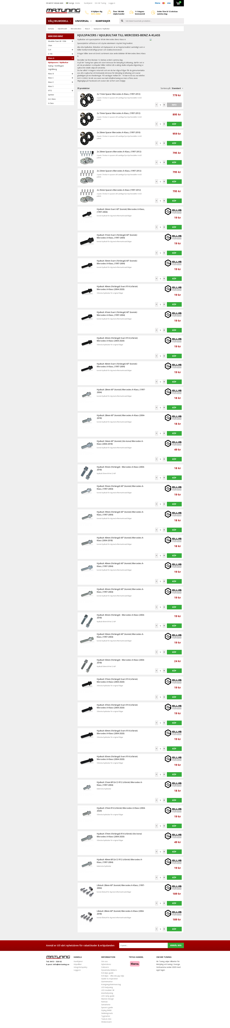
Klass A (51, 58)
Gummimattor (107, 981)
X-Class (51, 103)
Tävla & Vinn (106, 1019)
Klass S (51, 86)
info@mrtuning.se (61, 964)
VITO (50, 90)
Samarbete (105, 1004)
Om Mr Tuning (100, 3)
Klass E (51, 82)
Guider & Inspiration (109, 978)
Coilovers (105, 967)
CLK (49, 49)
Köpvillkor (78, 964)
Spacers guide (107, 1007)
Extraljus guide (107, 973)
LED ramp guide (107, 996)
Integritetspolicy (80, 967)
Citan (50, 45)
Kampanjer (103, 21)
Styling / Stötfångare (56, 66)
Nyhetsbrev (106, 964)
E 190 (50, 54)
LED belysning (107, 987)
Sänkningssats (107, 1013)
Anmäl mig (175, 945)
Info (174, 105)
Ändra (77, 3)
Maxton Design (107, 999)
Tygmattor (105, 1016)
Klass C (51, 78)
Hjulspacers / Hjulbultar (58, 62)
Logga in (111, 3)
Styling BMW (106, 1010)
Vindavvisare (106, 1022)
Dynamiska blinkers (109, 970)
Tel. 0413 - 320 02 (54, 961)
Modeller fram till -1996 (57, 41)
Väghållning (52, 69)
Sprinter (51, 95)
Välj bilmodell (58, 21)
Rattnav (104, 1001)
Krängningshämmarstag (111, 984)
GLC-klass (52, 99)
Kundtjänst (88, 3)
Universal (82, 21)
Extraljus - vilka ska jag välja (112, 976)
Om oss (104, 961)
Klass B (51, 73)
